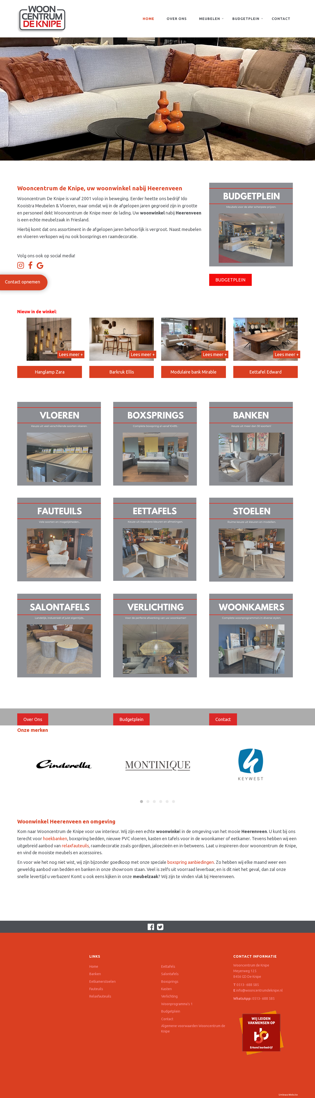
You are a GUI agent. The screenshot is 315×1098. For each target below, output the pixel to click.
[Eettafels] (154, 538)
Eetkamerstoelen (102, 981)
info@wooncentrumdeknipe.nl (259, 990)
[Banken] (251, 443)
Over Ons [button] (32, 719)
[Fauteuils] (59, 539)
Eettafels (168, 966)
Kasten (166, 989)
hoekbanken (55, 838)
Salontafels (170, 974)
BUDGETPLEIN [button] (230, 279)
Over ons (177, 19)
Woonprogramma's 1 (177, 1004)
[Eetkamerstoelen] (251, 539)
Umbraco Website (288, 1095)
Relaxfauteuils (100, 996)
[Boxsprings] (155, 443)
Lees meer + (71, 354)
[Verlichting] (155, 635)
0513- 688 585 (247, 985)
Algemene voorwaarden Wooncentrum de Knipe (193, 1028)
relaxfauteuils (75, 845)
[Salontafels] (59, 635)
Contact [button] (223, 719)
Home (148, 19)
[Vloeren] (59, 443)
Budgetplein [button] (131, 719)
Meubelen (209, 19)
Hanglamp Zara (49, 371)
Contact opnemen (22, 281)
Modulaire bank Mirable (194, 371)
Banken (95, 974)
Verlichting (169, 996)
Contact (281, 19)
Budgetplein (245, 19)
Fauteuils (96, 989)
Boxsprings (169, 981)
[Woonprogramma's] (251, 635)
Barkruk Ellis (121, 371)
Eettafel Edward (265, 371)
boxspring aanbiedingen (190, 862)
